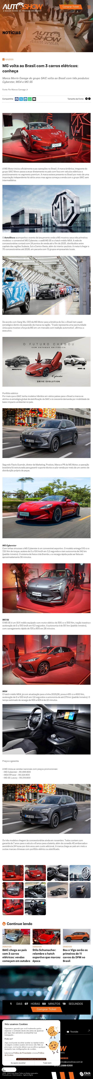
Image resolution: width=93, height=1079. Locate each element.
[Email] (34, 99)
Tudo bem (47, 1063)
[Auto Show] (22, 6)
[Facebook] (17, 99)
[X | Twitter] (21, 99)
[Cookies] (9, 1069)
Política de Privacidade (22, 1053)
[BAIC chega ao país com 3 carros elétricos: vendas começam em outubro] (16, 937)
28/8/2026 (7, 947)
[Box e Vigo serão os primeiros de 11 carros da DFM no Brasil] (77, 937)
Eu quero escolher (18, 1063)
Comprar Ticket (71, 7)
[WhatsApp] (30, 99)
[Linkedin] (25, 99)
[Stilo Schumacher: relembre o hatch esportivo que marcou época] (46, 937)
